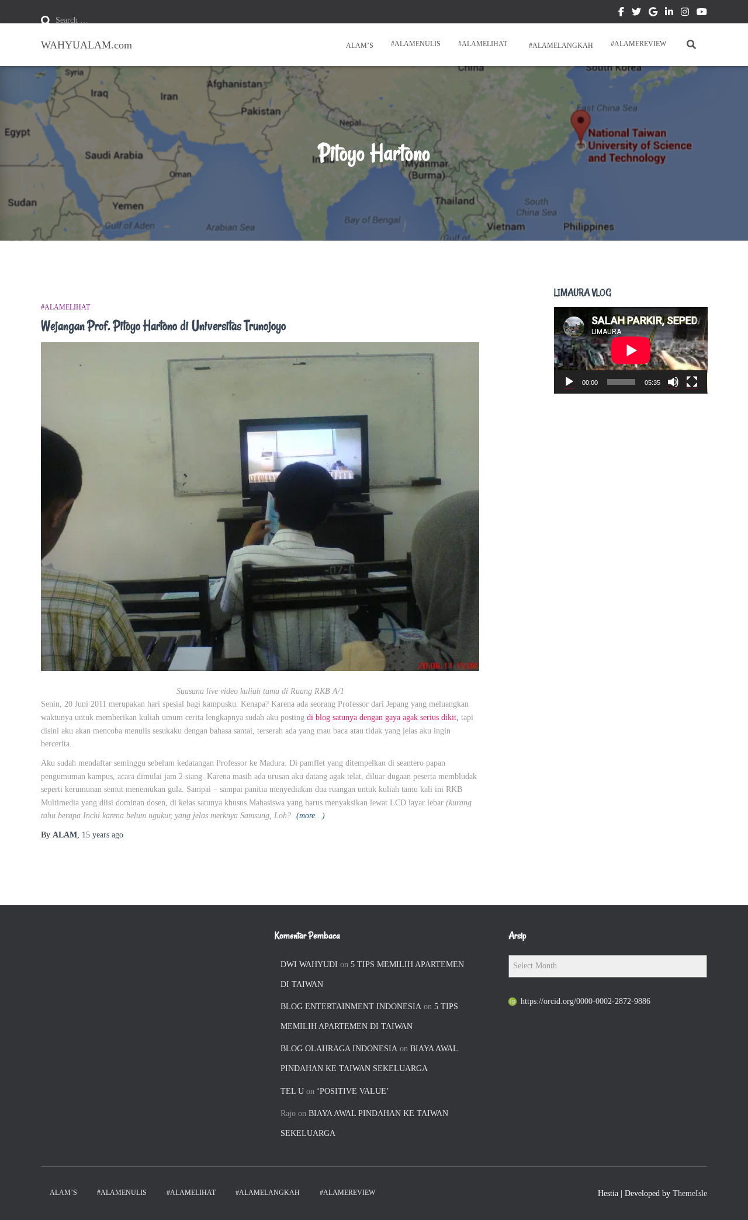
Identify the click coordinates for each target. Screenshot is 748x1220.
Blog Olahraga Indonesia (338, 1048)
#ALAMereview (638, 44)
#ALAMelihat (482, 44)
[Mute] (673, 382)
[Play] (569, 382)
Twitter (636, 13)
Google (653, 13)
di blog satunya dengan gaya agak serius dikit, (383, 717)
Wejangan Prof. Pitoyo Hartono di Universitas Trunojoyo (163, 326)
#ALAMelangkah (560, 45)
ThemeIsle (690, 1193)
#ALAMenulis (416, 44)
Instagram (685, 13)
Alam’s (358, 45)
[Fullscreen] (692, 382)
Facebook (621, 13)
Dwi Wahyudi (309, 964)
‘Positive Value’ (353, 1091)
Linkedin (669, 13)
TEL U (292, 1091)
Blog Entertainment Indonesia (350, 1006)
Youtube (702, 13)
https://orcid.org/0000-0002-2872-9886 (585, 1001)
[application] (631, 350)
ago (102, 834)
